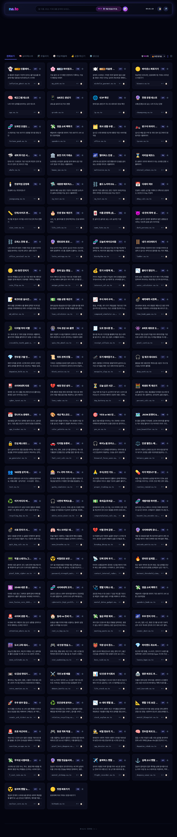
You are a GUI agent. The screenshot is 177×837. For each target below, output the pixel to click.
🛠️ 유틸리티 (43, 56)
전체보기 (11, 56)
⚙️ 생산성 (94, 56)
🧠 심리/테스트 (26, 56)
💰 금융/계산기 (78, 56)
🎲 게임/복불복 (60, 56)
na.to (13, 8)
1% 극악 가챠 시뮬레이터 (111, 9)
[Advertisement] (88, 34)
